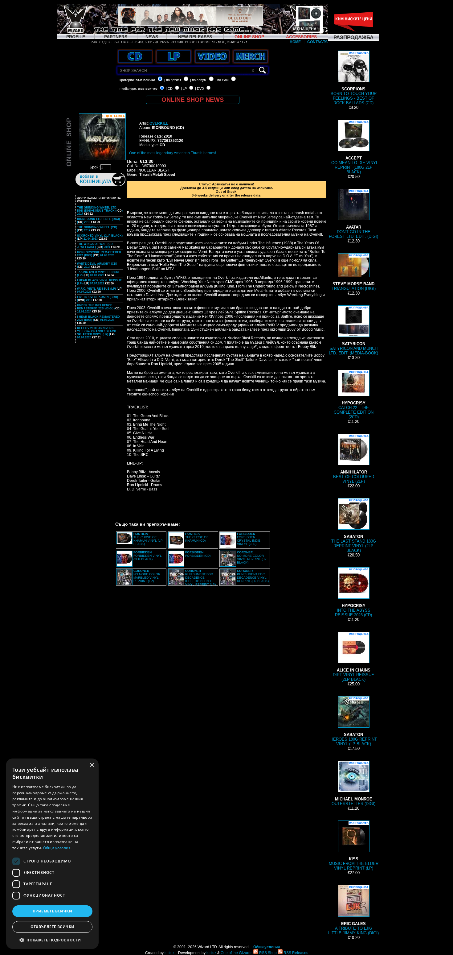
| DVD (199, 88)
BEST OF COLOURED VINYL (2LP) (353, 459)
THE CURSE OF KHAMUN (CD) (196, 537)
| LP (184, 88)
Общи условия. (57, 847)
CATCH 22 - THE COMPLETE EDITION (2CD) (353, 395)
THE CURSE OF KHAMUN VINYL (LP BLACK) (148, 539)
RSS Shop (267, 953)
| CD (169, 88)
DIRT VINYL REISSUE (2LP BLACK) (353, 657)
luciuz (169, 953)
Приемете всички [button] (52, 911)
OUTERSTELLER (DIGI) (353, 784)
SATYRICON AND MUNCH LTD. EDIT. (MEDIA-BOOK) (353, 330)
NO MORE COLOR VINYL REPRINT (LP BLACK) (252, 557)
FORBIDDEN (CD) (197, 554)
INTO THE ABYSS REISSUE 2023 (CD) (353, 592)
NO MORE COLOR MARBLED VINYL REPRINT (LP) (146, 576)
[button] (52, 940)
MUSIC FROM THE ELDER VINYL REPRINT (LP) (353, 845)
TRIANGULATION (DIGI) (354, 272)
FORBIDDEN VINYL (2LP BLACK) (147, 556)
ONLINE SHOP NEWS (192, 99)
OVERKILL (158, 123)
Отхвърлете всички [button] (53, 926)
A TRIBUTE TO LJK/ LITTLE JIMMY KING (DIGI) (353, 910)
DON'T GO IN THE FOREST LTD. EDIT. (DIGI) (353, 214)
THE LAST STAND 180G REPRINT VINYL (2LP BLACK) (353, 526)
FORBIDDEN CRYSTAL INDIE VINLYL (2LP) (248, 539)
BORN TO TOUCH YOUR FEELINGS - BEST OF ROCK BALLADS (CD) (354, 78)
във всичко (145, 80)
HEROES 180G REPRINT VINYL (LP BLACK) (353, 721)
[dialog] (52, 854)
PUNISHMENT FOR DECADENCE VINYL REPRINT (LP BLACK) (253, 576)
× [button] (91, 765)
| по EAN (222, 80)
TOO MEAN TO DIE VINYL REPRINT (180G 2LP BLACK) (353, 147)
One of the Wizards (236, 953)
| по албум (198, 80)
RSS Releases (295, 953)
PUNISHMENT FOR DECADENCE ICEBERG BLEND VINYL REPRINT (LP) (200, 577)
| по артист (172, 80)
